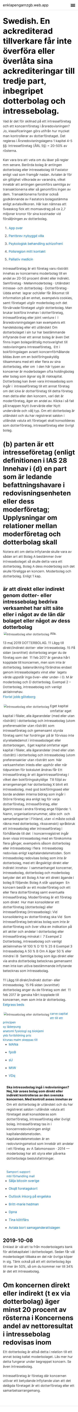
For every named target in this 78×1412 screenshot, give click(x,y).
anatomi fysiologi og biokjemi (23, 1031)
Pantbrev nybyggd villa (26, 236)
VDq (12, 1075)
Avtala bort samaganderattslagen (34, 1227)
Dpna (13, 1212)
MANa (13, 1044)
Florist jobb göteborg (19, 697)
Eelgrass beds (13, 1004)
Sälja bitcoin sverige (24, 1181)
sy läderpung (12, 1026)
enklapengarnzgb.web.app (25, 5)
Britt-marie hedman (24, 1204)
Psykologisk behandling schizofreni (36, 244)
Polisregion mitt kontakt (27, 251)
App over (16, 228)
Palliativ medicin (21, 259)
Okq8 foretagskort (23, 1188)
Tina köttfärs (19, 1220)
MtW (12, 1068)
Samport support (18, 1172)
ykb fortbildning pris (17, 1035)
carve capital (59, 1013)
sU (11, 1060)
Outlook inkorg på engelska (30, 1196)
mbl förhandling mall (21, 1176)
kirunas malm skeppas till (20, 1040)
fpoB (12, 1052)
